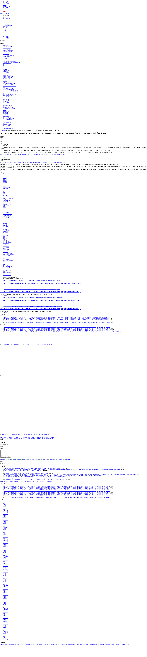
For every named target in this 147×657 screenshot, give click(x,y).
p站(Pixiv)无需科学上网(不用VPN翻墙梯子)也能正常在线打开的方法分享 (47, 468)
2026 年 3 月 (5, 506)
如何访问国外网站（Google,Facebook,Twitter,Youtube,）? (37, 473)
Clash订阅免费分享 (6, 181)
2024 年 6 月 (5, 532)
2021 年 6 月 (5, 575)
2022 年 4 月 (5, 563)
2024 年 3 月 (5, 535)
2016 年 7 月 (5, 635)
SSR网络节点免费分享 (7, 51)
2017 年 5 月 (5, 626)
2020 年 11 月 (5, 584)
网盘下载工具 (5, 123)
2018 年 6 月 (5, 614)
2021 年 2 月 (5, 580)
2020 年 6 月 (5, 590)
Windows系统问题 (6, 18)
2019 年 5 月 (5, 603)
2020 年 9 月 (5, 586)
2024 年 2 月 (5, 537)
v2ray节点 (5, 229)
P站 (3, 106)
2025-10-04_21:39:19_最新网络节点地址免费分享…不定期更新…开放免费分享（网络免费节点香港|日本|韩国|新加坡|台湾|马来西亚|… (83, 327)
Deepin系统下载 (6, 96)
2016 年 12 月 (5, 631)
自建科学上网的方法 (7, 272)
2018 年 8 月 (5, 612)
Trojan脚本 (5, 58)
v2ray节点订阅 (5, 232)
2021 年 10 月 (5, 570)
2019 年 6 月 (5, 602)
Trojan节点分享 (6, 212)
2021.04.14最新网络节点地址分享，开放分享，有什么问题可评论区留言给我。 (51, 476)
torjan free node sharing (7, 209)
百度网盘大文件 (6, 116)
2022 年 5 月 (5, 562)
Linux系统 (5, 27)
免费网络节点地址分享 (7, 46)
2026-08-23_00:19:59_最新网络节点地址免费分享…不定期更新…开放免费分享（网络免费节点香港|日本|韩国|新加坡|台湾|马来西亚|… (83, 491)
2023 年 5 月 (5, 547)
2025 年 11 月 (5, 511)
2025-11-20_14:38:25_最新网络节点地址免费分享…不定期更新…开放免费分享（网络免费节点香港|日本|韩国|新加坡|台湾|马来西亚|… (83, 330)
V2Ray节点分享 (6, 230)
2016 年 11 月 (5, 632)
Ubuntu (6, 28)
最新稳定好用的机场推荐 (8, 260)
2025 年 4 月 (5, 520)
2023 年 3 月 (5, 550)
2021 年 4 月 (5, 578)
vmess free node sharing (7, 242)
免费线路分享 (5, 250)
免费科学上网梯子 (6, 249)
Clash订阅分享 (5, 182)
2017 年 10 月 (5, 622)
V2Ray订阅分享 (6, 235)
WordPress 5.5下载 (6, 125)
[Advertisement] (34, 338)
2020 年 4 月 (5, 592)
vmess (1, 147)
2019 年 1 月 (5, 607)
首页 (4, 17)
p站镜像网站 (5, 113)
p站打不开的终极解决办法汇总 (9, 108)
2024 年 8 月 (5, 529)
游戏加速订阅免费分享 (7, 266)
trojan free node (5, 210)
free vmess (5, 185)
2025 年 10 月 (5, 512)
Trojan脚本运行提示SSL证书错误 (9, 61)
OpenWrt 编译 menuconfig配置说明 (9, 94)
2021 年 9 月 (5, 572)
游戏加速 (4, 264)
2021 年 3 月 (5, 579)
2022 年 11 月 (5, 555)
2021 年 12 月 (5, 568)
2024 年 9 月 (5, 528)
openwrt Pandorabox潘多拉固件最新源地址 (11, 91)
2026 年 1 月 (5, 509)
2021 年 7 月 (5, 574)
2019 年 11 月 (5, 597)
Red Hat (6, 32)
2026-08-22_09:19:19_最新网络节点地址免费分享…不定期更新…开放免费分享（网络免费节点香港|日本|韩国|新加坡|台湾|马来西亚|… (83, 494)
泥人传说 (7, 13)
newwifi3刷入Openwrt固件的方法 (9, 86)
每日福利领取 (5, 7)
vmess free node (6, 241)
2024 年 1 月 (5, 538)
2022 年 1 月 (5, 567)
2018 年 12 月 (5, 608)
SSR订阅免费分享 (6, 200)
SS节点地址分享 (6, 54)
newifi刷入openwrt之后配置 (8, 84)
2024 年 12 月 (5, 524)
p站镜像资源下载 (6, 114)
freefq (4, 186)
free (3, 183)
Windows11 (7, 24)
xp (5, 19)
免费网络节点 (5, 45)
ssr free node (5, 193)
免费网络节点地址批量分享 (8, 55)
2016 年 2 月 (5, 637)
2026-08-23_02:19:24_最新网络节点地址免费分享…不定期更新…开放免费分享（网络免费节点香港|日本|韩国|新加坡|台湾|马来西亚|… (40, 309)
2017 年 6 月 (5, 625)
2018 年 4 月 (5, 616)
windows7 (7, 20)
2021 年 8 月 (5, 573)
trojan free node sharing (7, 211)
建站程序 (7, 38)
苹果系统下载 (5, 104)
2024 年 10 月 (5, 527)
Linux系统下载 (6, 99)
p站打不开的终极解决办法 (8, 107)
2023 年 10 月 (5, 541)
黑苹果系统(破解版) (7, 26)
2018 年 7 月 (5, 613)
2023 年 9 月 (5, 543)
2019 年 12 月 (5, 596)
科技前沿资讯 (5, 1)
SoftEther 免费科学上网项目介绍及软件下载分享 (32, 470)
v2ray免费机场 (5, 225)
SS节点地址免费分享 (7, 52)
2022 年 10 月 (5, 556)
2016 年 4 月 (5, 636)
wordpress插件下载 (6, 6)
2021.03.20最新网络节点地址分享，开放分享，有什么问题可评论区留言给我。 (51, 479)
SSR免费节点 (5, 195)
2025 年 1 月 (5, 523)
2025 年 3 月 (5, 521)
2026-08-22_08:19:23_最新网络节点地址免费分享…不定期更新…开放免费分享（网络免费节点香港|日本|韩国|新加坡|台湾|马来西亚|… (83, 495)
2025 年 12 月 (5, 510)
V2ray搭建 (5, 69)
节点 (4, 273)
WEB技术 (5, 2)
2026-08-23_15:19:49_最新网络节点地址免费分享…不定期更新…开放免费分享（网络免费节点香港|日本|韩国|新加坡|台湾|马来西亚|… (40, 283)
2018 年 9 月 (5, 610)
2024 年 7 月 (5, 531)
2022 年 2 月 (5, 566)
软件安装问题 (5, 36)
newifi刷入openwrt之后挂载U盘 (9, 83)
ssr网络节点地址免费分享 (8, 50)
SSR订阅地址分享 (6, 78)
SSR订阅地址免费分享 (7, 77)
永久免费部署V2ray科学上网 (8, 73)
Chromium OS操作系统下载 (8, 95)
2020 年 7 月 (5, 589)
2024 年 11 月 (5, 526)
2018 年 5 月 (5, 615)
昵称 (1, 446)
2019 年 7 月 (5, 601)
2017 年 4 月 (5, 627)
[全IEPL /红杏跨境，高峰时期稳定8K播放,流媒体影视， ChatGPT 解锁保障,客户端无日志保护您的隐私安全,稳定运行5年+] (25, 434)
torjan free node (5, 208)
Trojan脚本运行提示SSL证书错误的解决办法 (11, 62)
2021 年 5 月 (5, 576)
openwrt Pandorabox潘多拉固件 (9, 89)
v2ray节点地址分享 (6, 71)
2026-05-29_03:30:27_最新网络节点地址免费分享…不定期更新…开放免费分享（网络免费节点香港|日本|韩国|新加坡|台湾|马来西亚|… (83, 318)
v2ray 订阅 (5, 224)
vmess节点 (5, 244)
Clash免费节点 (5, 179)
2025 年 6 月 (5, 517)
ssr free (4, 192)
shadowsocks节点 (6, 188)
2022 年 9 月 (5, 557)
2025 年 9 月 (5, 514)
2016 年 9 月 (5, 633)
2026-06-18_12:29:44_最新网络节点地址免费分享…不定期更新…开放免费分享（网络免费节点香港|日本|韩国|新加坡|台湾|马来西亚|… (83, 322)
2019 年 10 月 (5, 598)
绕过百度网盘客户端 (7, 122)
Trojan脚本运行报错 (7, 59)
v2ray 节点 (5, 223)
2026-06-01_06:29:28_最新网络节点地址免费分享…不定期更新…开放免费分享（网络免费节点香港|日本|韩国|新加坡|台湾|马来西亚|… (83, 320)
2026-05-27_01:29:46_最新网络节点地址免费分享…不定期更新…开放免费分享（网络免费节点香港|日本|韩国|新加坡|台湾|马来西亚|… (83, 319)
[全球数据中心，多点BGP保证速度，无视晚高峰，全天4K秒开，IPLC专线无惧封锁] (17, 375)
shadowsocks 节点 (6, 187)
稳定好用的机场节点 (7, 270)
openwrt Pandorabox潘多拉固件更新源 (10, 90)
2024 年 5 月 (5, 533)
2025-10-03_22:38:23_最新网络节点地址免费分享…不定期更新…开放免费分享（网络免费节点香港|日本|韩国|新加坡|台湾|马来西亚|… (83, 328)
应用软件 (7, 37)
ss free (4, 190)
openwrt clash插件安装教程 (8, 88)
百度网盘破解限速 (6, 120)
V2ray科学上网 (6, 70)
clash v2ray (5, 178)
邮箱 (1, 448)
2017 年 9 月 (5, 624)
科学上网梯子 (5, 269)
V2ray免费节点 (6, 226)
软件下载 (4, 5)
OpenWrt (4, 87)
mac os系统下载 (6, 101)
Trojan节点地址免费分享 (7, 63)
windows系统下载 (8, 25)
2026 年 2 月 (5, 508)
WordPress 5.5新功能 (7, 127)
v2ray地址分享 (5, 67)
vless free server (6, 237)
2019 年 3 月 (5, 604)
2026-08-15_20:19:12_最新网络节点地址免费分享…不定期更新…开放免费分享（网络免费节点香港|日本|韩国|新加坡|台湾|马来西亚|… (83, 329)
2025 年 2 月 (5, 522)
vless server (5, 238)
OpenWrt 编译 (5, 93)
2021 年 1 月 (5, 581)
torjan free (4, 207)
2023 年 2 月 (5, 551)
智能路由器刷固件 (6, 3)
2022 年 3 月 (5, 564)
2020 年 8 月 (5, 587)
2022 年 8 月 (5, 558)
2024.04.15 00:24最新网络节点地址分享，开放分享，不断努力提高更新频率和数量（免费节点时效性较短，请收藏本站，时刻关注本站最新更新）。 (93, 331)
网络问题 (4, 34)
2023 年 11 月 (5, 540)
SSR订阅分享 (5, 201)
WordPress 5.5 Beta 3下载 (7, 124)
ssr (3, 191)
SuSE (6, 31)
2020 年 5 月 (5, 591)
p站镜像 (4, 110)
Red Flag (6, 33)
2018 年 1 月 (5, 619)
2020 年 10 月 (5, 585)
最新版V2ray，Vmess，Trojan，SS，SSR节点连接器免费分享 (40, 471)
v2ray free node (5, 219)
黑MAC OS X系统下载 (7, 105)
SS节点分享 (5, 80)
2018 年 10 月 (5, 609)
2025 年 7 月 (5, 516)
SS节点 (58, 289)
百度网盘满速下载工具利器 (8, 118)
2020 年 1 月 (5, 595)
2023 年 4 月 (5, 549)
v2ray (4, 64)
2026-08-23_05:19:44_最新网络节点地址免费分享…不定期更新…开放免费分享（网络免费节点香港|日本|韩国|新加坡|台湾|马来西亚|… (40, 300)
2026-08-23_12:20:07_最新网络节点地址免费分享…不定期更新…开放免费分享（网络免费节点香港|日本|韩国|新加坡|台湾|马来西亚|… (40, 292)
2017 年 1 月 (5, 630)
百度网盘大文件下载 (7, 117)
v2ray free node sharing (7, 220)
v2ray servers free (6, 221)
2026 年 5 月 (5, 505)
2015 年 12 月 (5, 639)
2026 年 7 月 (5, 503)
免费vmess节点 (6, 247)
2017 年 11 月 (5, 621)
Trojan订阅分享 (6, 217)
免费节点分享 (5, 258)
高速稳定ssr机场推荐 (7, 275)
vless (4, 236)
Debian (6, 30)
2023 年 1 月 (5, 552)
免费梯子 (4, 248)
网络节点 (4, 271)
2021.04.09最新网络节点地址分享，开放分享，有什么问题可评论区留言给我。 (51, 478)
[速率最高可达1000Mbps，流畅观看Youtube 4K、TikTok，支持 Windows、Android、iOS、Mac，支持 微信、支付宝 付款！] (32, 154)
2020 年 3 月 (5, 593)
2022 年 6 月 (5, 561)
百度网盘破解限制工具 (7, 119)
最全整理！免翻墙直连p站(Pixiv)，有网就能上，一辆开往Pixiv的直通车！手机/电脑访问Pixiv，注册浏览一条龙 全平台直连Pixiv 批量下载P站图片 (91, 469)
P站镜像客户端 (6, 111)
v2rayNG (4, 66)
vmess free (5, 240)
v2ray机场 (5, 227)
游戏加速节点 (5, 265)
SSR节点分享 (5, 199)
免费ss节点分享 (6, 246)
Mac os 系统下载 (6, 100)
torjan (4, 206)
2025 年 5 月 (5, 518)
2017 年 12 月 (5, 620)
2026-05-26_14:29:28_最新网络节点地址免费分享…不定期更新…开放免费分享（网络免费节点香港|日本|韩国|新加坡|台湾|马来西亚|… (83, 317)
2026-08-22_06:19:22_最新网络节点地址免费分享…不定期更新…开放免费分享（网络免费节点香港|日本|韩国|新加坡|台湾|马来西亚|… (83, 497)
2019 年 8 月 (5, 599)
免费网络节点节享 (6, 49)
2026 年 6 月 (5, 504)
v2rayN (4, 65)
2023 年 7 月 (5, 545)
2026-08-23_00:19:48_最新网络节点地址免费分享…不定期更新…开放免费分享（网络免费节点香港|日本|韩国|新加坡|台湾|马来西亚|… (83, 492)
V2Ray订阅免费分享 (7, 233)
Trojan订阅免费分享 (7, 216)
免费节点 (4, 256)
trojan (4, 57)
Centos (6, 29)
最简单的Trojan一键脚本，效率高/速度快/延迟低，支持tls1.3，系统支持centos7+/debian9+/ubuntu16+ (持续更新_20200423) (77, 475)
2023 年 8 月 (5, 544)
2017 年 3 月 (5, 628)
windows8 (7, 21)
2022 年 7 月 (5, 560)
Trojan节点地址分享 (7, 56)
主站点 (4, 9)
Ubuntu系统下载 (6, 102)
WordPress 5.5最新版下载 (8, 128)
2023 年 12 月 (5, 539)
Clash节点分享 (5, 180)
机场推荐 (4, 261)
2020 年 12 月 (5, 583)
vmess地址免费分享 (7, 48)
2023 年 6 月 (5, 546)
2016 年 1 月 (5, 638)
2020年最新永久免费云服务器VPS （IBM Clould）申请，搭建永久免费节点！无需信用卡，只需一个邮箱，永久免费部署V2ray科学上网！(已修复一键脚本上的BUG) (103, 474)
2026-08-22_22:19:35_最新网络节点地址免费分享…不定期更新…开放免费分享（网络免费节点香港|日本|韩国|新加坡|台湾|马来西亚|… (83, 493)
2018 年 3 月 (5, 618)
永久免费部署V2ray (7, 72)
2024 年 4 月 (5, 534)
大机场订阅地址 (6, 259)
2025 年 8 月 (5, 515)
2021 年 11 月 (5, 569)
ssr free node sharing (6, 194)
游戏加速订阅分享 (6, 267)
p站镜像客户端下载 (7, 112)
